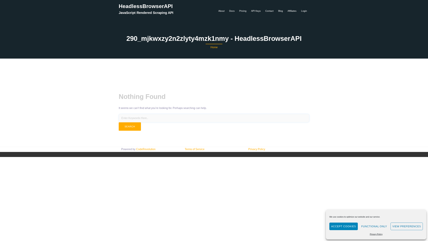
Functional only (374, 226)
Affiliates (292, 11)
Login (304, 11)
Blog (280, 11)
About (221, 11)
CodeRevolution (145, 149)
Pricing (242, 11)
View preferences (406, 226)
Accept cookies (343, 226)
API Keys (256, 11)
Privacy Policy (376, 234)
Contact (269, 11)
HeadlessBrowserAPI (146, 6)
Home (214, 47)
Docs (232, 11)
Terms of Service (194, 149)
